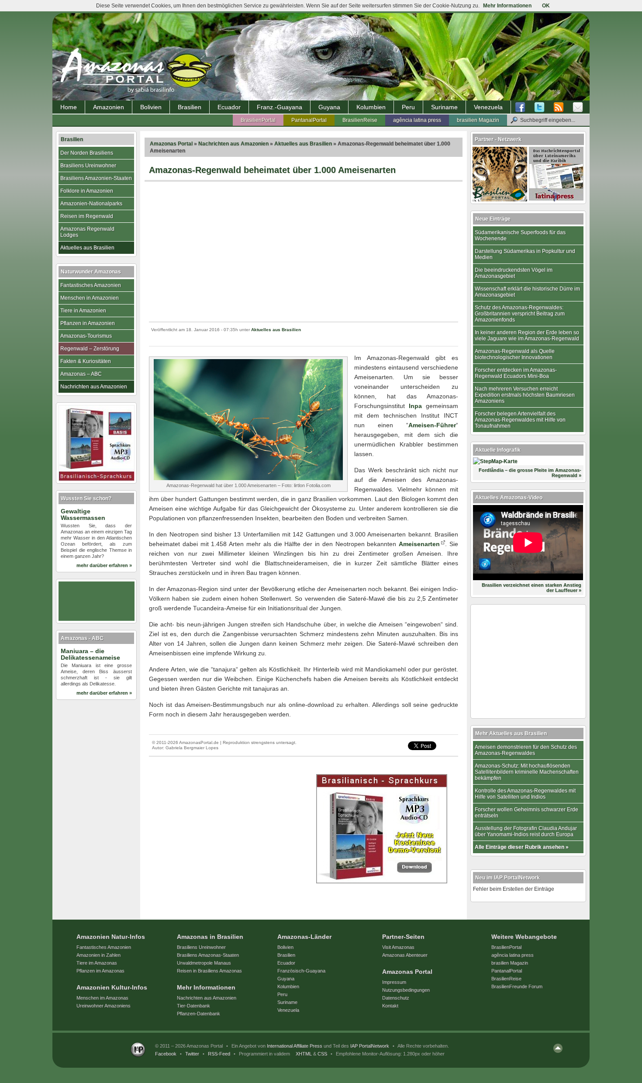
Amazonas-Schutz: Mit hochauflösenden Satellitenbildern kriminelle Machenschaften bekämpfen (527, 772)
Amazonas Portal (171, 144)
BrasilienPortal (258, 120)
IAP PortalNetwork (369, 1045)
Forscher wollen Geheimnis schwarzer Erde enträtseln (526, 812)
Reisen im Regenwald (86, 216)
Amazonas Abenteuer (405, 955)
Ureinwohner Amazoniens (103, 1005)
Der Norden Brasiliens (86, 153)
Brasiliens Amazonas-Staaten (208, 955)
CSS (322, 1053)
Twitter (192, 1053)
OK (546, 6)
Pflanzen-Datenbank (198, 1013)
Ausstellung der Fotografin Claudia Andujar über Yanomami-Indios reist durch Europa (526, 831)
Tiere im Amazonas (96, 962)
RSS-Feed (219, 1053)
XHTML (304, 1053)
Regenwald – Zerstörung (89, 349)
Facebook (165, 1053)
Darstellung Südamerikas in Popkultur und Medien (525, 254)
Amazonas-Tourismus (86, 336)
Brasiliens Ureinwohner (88, 166)
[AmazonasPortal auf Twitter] (539, 107)
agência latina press (417, 120)
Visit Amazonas (398, 947)
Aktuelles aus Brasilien (303, 144)
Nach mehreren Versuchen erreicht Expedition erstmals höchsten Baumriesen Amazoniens (525, 395)
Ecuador (229, 107)
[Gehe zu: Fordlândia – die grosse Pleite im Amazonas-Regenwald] (495, 461)
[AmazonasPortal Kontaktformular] (577, 107)
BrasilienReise (359, 120)
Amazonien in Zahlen (98, 955)
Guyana (329, 107)
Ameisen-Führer (432, 425)
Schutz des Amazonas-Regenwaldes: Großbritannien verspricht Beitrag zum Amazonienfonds (520, 313)
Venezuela (488, 107)
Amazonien (108, 107)
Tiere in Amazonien (83, 311)
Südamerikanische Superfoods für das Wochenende (520, 235)
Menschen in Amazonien (89, 298)
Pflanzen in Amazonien (87, 323)
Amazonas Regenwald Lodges (87, 232)
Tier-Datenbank (193, 1005)
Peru (408, 107)
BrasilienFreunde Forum (516, 986)
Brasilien (189, 107)
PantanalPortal (309, 120)
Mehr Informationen (507, 6)
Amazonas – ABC (81, 374)
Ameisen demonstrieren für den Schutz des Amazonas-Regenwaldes (526, 750)
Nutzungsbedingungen (406, 990)
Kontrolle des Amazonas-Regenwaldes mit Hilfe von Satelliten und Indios (525, 794)
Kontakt (390, 1005)
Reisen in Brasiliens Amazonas (209, 970)
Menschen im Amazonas (102, 997)
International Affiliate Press (294, 1045)
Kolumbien (371, 107)
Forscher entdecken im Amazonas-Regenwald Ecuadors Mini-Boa (516, 373)
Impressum (394, 982)
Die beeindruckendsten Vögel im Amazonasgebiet (513, 273)
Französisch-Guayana (301, 970)
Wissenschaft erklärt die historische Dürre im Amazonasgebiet (527, 292)
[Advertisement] (303, 251)
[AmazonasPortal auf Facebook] (522, 107)
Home (68, 107)
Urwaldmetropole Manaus (204, 962)
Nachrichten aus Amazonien (233, 144)
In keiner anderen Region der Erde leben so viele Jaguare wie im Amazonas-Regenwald (527, 335)
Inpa (415, 405)
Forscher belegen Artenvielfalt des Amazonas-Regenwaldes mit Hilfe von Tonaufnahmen (520, 420)
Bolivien (151, 107)
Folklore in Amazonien (86, 191)
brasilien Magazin (478, 120)
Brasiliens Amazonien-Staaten (96, 178)
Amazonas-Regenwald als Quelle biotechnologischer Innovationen (515, 354)
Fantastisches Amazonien (90, 285)
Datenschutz (395, 997)
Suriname (444, 107)
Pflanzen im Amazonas (100, 970)
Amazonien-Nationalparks (91, 204)
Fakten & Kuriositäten (85, 361)
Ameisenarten (419, 543)
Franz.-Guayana (279, 107)
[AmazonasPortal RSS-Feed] (558, 107)
